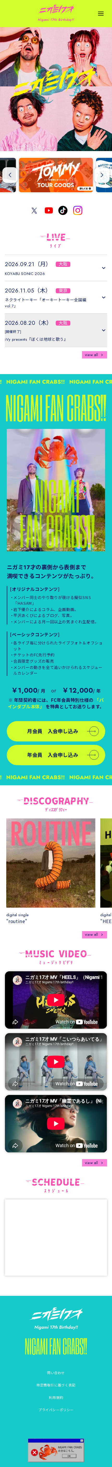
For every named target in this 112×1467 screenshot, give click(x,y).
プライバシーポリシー (56, 1409)
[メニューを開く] (101, 13)
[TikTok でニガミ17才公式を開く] (62, 210)
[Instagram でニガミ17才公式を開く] (77, 210)
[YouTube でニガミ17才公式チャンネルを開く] (49, 210)
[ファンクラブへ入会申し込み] (56, 490)
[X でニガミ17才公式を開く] (34, 210)
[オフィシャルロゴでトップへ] (56, 1314)
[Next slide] (102, 175)
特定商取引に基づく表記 (56, 1384)
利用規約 (56, 1397)
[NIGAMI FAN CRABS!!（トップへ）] (56, 1346)
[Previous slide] (10, 175)
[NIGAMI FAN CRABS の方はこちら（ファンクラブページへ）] (56, 1450)
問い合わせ (56, 1372)
